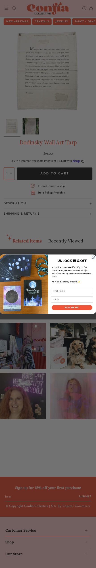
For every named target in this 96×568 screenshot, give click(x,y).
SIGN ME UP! (72, 307)
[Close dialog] (93, 256)
